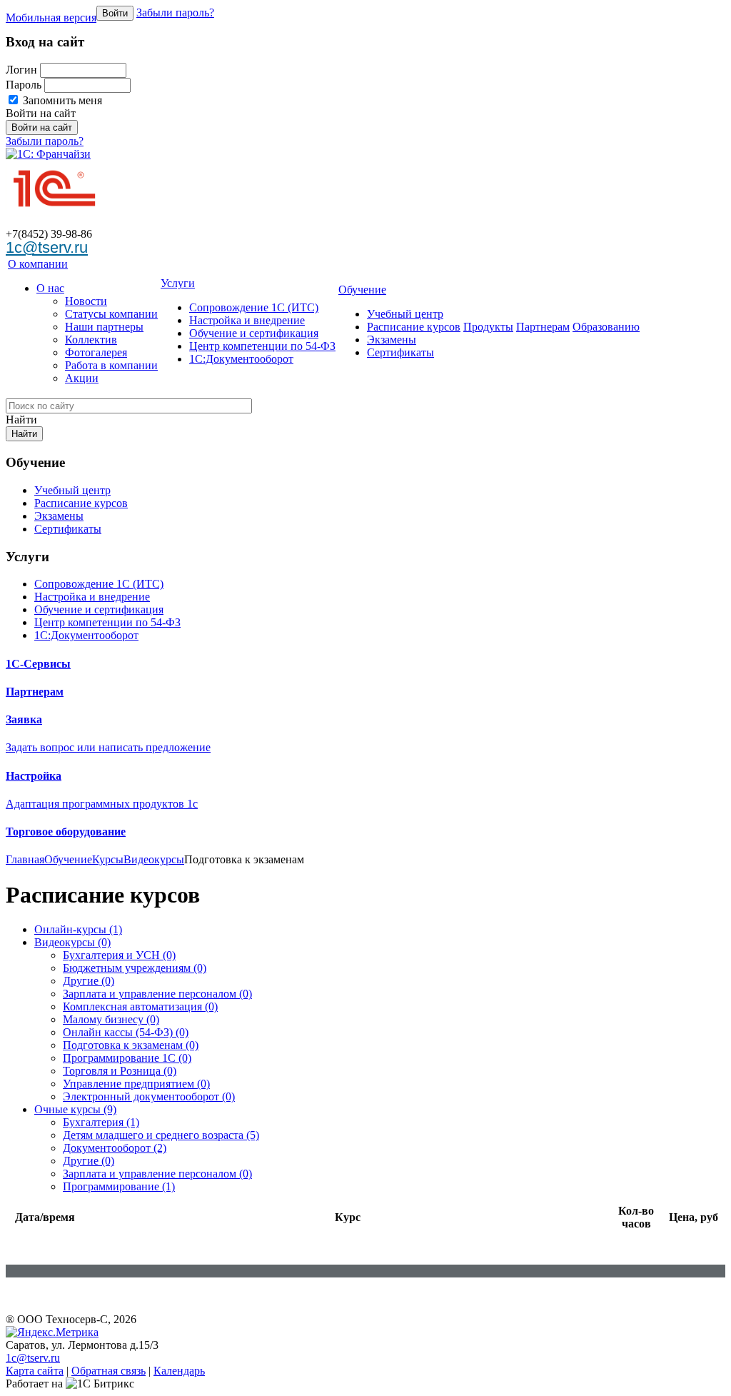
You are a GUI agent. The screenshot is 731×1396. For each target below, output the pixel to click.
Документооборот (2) (114, 1148)
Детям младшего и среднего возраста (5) (161, 1135)
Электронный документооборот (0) (149, 1096)
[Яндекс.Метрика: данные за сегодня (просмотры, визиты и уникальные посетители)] (52, 1332)
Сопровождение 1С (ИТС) (253, 307)
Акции (82, 378)
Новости (86, 301)
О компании (38, 264)
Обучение (362, 289)
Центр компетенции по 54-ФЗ (262, 346)
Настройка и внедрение (247, 320)
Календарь (179, 1371)
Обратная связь (108, 1371)
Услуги (178, 283)
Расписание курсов (413, 327)
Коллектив (91, 339)
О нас (50, 288)
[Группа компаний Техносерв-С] (48, 154)
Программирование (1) (119, 1186)
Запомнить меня (61, 100)
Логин (21, 70)
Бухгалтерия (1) (101, 1122)
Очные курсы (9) (75, 1109)
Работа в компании (111, 365)
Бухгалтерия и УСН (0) (119, 955)
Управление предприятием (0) (136, 1084)
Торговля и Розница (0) (119, 1071)
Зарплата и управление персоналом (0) (157, 994)
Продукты (488, 327)
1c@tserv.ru (47, 247)
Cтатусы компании (111, 314)
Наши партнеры (104, 327)
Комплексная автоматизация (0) (140, 1006)
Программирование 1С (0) (127, 1058)
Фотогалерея (96, 352)
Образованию (606, 327)
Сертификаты (400, 352)
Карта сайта (35, 1371)
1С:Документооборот (241, 359)
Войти (115, 13)
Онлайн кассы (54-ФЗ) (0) (125, 1032)
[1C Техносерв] (54, 185)
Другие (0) (88, 981)
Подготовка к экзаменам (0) (130, 1045)
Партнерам (543, 327)
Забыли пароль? (175, 12)
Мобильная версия (51, 17)
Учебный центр (405, 314)
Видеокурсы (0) (72, 942)
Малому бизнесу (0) (111, 1019)
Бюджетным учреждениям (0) (134, 968)
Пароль (23, 85)
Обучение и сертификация (253, 333)
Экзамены (391, 339)
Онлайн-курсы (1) (78, 929)
